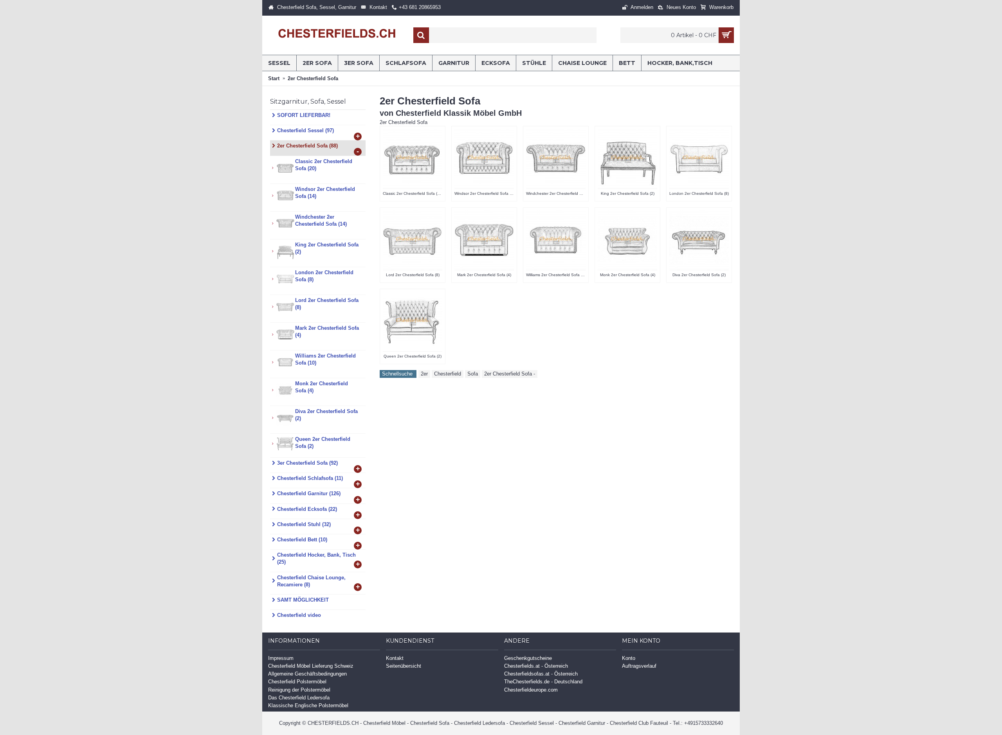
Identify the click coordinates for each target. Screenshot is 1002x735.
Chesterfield (447, 374)
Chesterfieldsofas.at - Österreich (541, 674)
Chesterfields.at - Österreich (536, 666)
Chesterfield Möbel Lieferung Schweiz (310, 666)
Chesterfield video (299, 615)
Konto (628, 658)
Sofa (472, 374)
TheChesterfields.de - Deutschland (543, 682)
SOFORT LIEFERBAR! (303, 115)
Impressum (281, 658)
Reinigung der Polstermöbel (299, 690)
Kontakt (395, 658)
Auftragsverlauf (639, 666)
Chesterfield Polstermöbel (297, 682)
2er (424, 374)
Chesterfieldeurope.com (531, 690)
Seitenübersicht (403, 666)
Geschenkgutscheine (528, 658)
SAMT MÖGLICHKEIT (303, 600)
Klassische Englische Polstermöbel (308, 705)
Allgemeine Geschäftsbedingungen (307, 674)
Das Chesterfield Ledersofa (299, 698)
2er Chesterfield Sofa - (509, 374)
